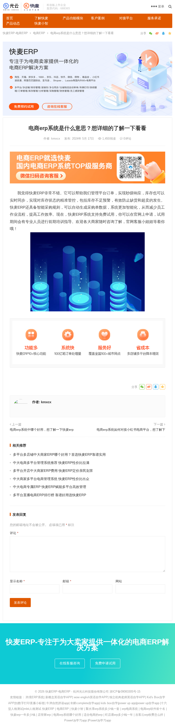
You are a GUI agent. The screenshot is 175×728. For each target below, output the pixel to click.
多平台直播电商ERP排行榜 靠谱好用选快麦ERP (49, 495)
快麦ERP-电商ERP (15, 33)
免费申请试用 (105, 663)
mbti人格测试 (32, 708)
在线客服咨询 (69, 663)
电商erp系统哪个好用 (67, 714)
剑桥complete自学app (84, 703)
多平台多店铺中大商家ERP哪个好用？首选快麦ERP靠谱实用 (59, 454)
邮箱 (67, 581)
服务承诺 (154, 18)
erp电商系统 (130, 708)
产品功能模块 (73, 18)
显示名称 (17, 581)
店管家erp (44, 714)
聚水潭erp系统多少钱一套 (102, 708)
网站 (119, 581)
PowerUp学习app (75, 720)
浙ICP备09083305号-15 (125, 691)
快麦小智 (41, 23)
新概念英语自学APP (58, 697)
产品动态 (13, 23)
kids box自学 (109, 703)
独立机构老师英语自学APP (127, 697)
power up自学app (148, 703)
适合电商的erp (93, 714)
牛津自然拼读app (57, 703)
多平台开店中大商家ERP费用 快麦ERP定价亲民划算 (53, 471)
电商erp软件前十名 (152, 708)
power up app (127, 703)
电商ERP (39, 33)
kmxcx (56, 138)
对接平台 (126, 18)
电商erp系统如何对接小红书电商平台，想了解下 (131, 429)
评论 (14, 533)
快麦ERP (48, 708)
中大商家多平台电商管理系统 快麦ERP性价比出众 (51, 479)
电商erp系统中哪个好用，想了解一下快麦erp (42, 429)
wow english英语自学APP (91, 697)
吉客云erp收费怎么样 (149, 714)
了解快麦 (41, 18)
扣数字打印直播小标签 (30, 703)
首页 (9, 18)
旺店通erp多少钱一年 (119, 714)
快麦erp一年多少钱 (22, 714)
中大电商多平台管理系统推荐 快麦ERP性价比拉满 (51, 463)
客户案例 (98, 18)
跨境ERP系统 (35, 697)
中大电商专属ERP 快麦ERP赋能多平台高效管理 (49, 487)
